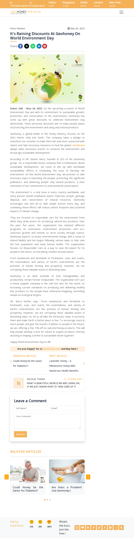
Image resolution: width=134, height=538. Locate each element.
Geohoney (79, 145)
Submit (20, 434)
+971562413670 (18, 5)
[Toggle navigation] (121, 12)
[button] (44, 499)
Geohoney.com (51, 348)
